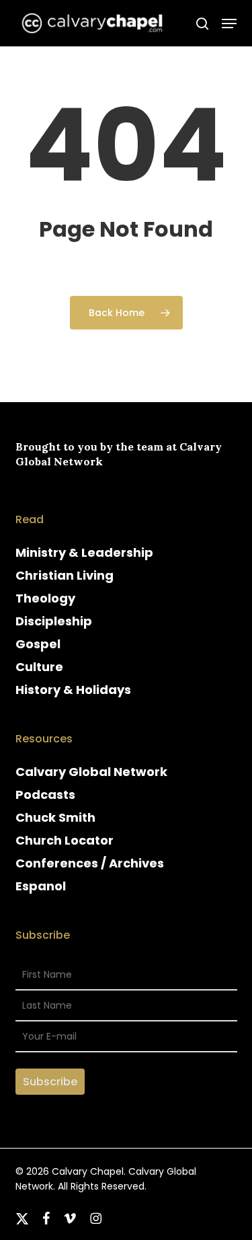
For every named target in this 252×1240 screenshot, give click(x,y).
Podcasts (45, 794)
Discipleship (53, 621)
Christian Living (64, 575)
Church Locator (64, 840)
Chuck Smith (55, 817)
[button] (229, 23)
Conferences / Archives (89, 863)
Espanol (40, 886)
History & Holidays (73, 689)
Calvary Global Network (91, 771)
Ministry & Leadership (84, 552)
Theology (45, 598)
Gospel (37, 643)
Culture (39, 666)
